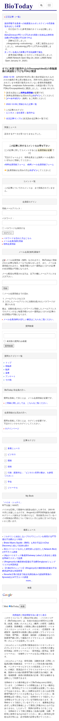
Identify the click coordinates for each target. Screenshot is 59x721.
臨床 (7, 369)
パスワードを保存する (15, 228)
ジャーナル (12, 487)
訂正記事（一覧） (14, 16)
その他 (8, 379)
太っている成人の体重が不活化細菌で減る (23, 51)
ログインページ (12, 428)
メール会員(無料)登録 (13, 241)
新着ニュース (13, 448)
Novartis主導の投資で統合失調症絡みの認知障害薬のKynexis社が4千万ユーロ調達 (26, 575)
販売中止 (31, 112)
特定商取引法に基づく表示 (34, 614)
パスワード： (8, 218)
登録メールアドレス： (12, 208)
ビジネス (10, 112)
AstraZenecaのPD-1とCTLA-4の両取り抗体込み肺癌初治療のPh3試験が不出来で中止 (29, 36)
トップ (8, 362)
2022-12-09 (9, 76)
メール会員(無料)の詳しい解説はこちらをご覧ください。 (29, 319)
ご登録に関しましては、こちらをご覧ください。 (27, 402)
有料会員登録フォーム (15, 164)
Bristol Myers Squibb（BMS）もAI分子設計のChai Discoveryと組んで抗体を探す (25, 544)
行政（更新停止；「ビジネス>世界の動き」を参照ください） (28, 474)
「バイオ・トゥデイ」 (12, 502)
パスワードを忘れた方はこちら (17, 238)
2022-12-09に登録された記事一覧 (21, 104)
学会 (9, 481)
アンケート (10, 376)
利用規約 (17, 614)
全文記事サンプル (14, 118)
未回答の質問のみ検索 (17, 341)
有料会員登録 (9, 243)
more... (29, 580)
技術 (9, 466)
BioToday (15, 606)
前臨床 (8, 365)
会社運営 (20, 112)
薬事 (7, 372)
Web (6, 606)
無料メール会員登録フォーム (41, 164)
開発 (9, 460)
